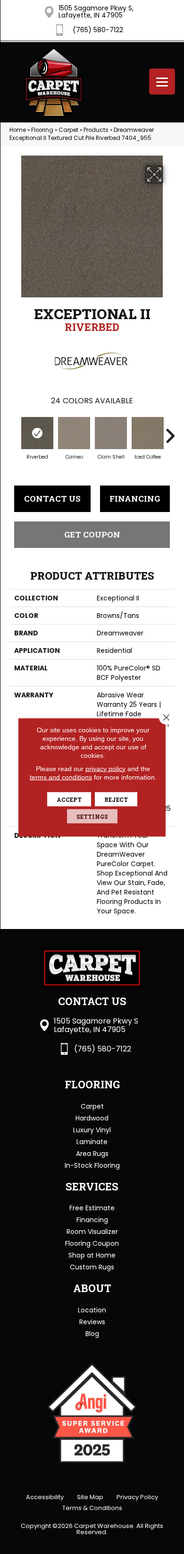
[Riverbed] (37, 433)
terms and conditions (61, 777)
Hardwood (92, 1118)
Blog (92, 1333)
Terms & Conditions (92, 1508)
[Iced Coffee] (147, 433)
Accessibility (45, 1497)
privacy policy (105, 768)
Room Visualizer (92, 1231)
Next (170, 431)
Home (17, 130)
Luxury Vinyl (92, 1130)
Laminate (92, 1141)
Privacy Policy (137, 1497)
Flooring (42, 130)
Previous (14, 431)
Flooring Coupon (92, 1243)
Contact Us (52, 498)
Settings (92, 816)
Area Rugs (92, 1153)
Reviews (92, 1322)
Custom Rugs (92, 1267)
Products (96, 130)
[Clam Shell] (110, 433)
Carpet (68, 130)
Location (92, 1310)
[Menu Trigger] (162, 82)
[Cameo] (74, 433)
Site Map (90, 1497)
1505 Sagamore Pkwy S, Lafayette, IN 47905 (96, 11)
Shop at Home (92, 1255)
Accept (69, 799)
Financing (134, 498)
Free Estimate (92, 1208)
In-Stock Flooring (92, 1165)
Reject (116, 799)
